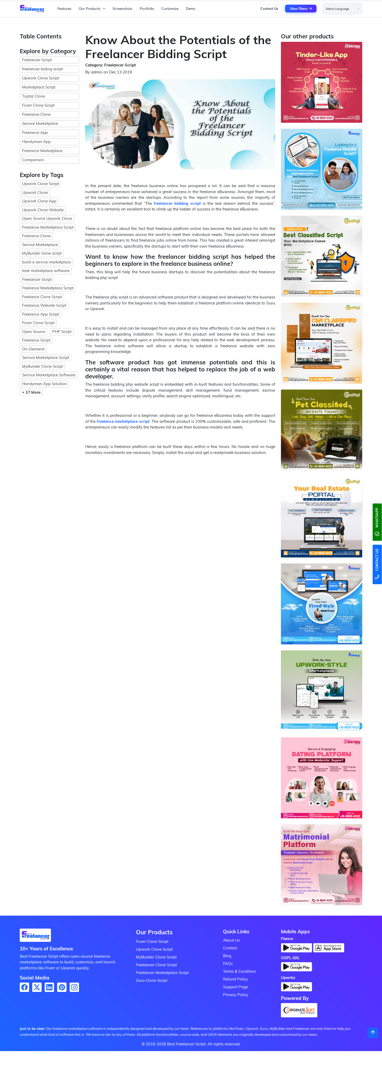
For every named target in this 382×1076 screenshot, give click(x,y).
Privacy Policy (235, 994)
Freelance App (35, 132)
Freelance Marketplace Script (48, 227)
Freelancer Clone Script (156, 964)
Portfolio (147, 8)
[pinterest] (62, 987)
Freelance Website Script (44, 305)
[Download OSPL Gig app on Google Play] (296, 968)
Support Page (235, 986)
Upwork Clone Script (40, 78)
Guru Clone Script (151, 980)
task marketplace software (46, 270)
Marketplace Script (38, 87)
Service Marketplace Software (48, 374)
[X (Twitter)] (37, 987)
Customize (170, 8)
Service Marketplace (40, 123)
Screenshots (123, 8)
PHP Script (61, 331)
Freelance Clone (36, 114)
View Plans (298, 8)
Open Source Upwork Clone (47, 218)
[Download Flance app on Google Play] (35, 936)
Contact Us (269, 8)
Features (64, 8)
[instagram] (74, 987)
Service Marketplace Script (45, 357)
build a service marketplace (46, 262)
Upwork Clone (35, 192)
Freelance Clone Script (42, 296)
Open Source (33, 331)
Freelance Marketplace (42, 150)
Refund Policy (235, 979)
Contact (230, 947)
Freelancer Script (37, 59)
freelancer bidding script (177, 203)
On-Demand (33, 348)
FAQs (228, 963)
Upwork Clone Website (43, 209)
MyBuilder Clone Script (42, 366)
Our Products (90, 8)
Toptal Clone (33, 96)
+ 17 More (31, 392)
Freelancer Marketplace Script (162, 972)
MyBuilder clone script (42, 253)
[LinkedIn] (49, 987)
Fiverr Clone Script (38, 105)
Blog (227, 955)
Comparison (33, 159)
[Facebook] (24, 987)
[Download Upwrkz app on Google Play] (296, 988)
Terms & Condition (239, 971)
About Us (231, 940)
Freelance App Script (40, 314)
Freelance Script (36, 340)
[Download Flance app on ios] (328, 947)
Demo (190, 8)
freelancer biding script (42, 68)
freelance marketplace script (123, 421)
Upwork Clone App (39, 201)
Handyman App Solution (44, 383)
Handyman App (36, 141)
